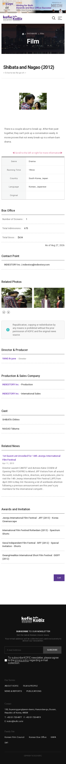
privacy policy (22, 660)
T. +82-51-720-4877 (13, 717)
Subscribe (52, 650)
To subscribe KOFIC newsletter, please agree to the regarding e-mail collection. (33, 660)
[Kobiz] (17, 18)
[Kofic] (7, 18)
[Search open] (54, 18)
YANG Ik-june (9, 358)
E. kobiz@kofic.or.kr (14, 721)
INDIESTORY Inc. (11, 384)
